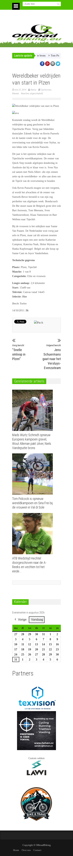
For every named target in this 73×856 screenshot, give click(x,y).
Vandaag (37, 619)
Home (16, 850)
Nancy (33, 89)
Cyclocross (46, 89)
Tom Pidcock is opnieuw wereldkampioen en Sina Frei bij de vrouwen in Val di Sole (32, 503)
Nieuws (15, 93)
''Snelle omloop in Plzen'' (18, 352)
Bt (27, 310)
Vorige (22, 619)
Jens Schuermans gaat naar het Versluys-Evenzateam (51, 357)
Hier (24, 296)
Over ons (26, 850)
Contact (37, 850)
